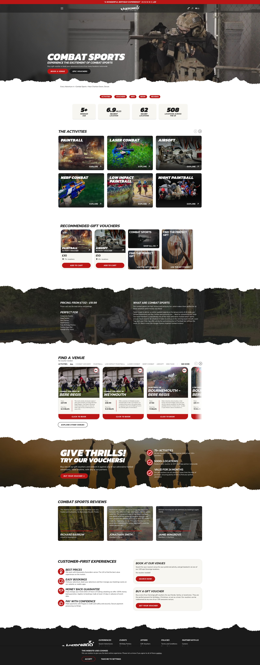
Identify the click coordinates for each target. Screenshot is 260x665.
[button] (195, 131)
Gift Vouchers (145, 644)
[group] (81, 153)
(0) (198, 8)
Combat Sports (81, 86)
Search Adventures (106, 644)
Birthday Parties (125, 644)
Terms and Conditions (169, 644)
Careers (185, 644)
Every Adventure (67, 86)
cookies (159, 653)
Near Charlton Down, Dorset (98, 86)
